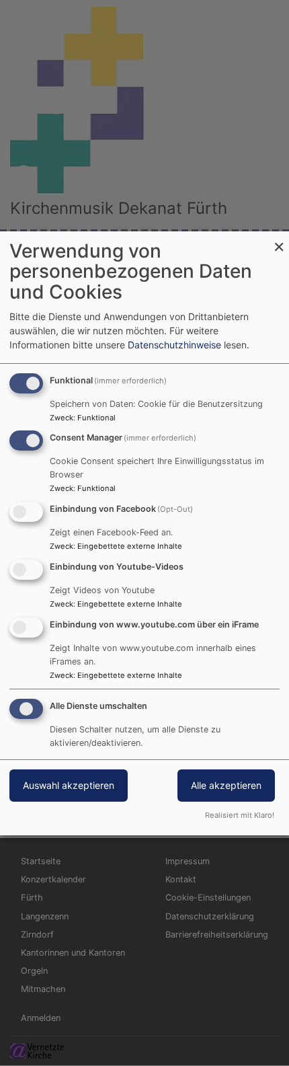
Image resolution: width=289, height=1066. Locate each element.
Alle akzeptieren (226, 785)
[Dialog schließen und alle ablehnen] (279, 239)
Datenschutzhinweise (174, 344)
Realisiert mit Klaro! (239, 815)
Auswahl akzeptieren (68, 785)
